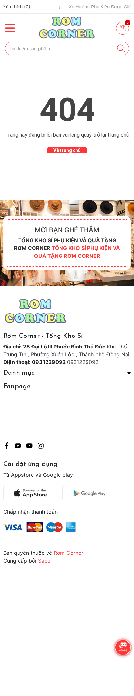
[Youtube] (18, 446)
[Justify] (121, 48)
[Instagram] (40, 446)
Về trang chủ (67, 150)
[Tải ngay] (32, 493)
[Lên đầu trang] (116, 665)
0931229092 (83, 362)
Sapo (44, 560)
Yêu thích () (16, 6)
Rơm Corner (68, 553)
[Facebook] (6, 446)
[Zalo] (29, 446)
